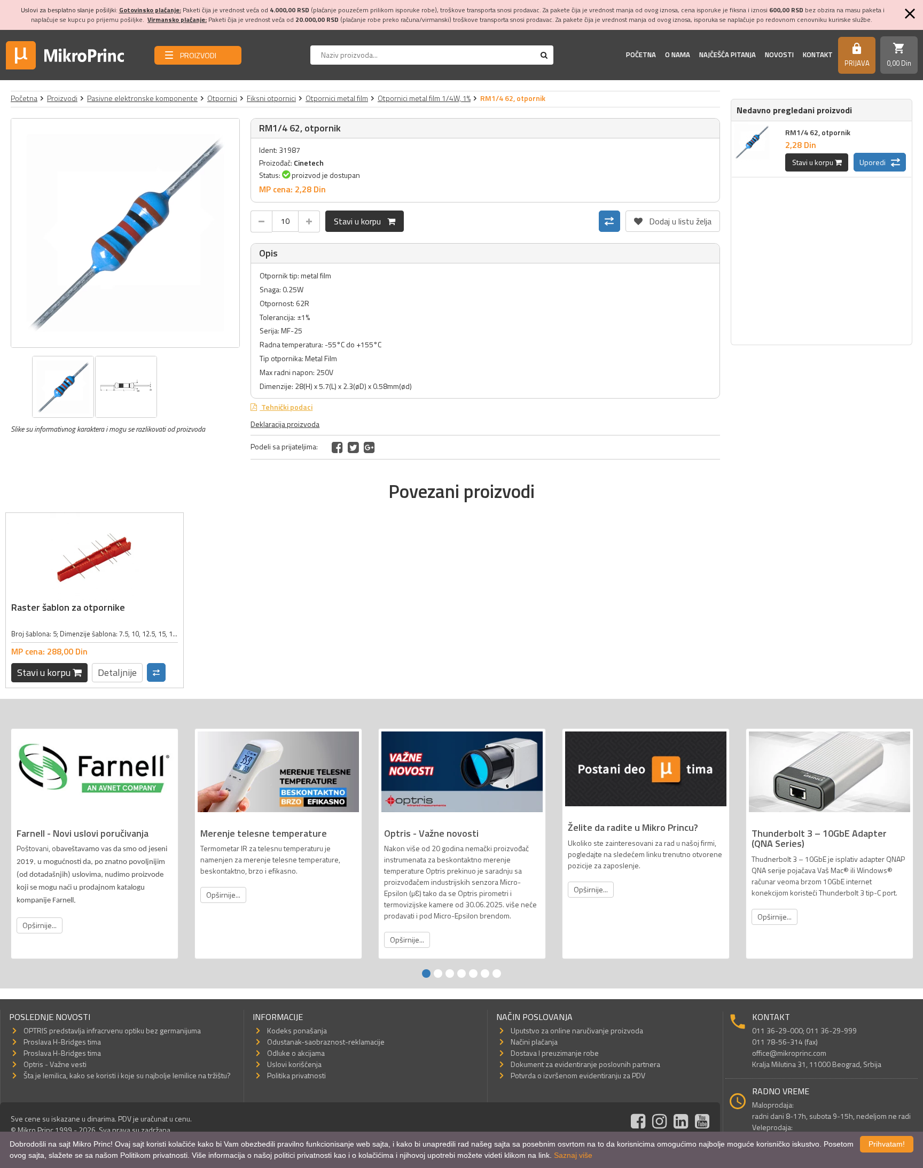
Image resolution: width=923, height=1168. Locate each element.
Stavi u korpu (360, 221)
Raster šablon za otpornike (68, 607)
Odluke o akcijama (296, 1052)
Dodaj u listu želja (672, 219)
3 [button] (449, 973)
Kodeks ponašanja (297, 1030)
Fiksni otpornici (271, 98)
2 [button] (438, 973)
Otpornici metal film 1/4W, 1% (424, 98)
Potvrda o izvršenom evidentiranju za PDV (578, 1075)
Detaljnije (117, 672)
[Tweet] (353, 447)
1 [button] (426, 973)
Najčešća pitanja (727, 54)
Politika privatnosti (296, 1075)
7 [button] (496, 973)
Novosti (779, 54)
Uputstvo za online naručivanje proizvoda (577, 1030)
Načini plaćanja (534, 1041)
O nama (677, 54)
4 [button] (461, 973)
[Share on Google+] (369, 447)
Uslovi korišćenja (294, 1064)
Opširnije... (39, 925)
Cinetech (309, 162)
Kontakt (818, 54)
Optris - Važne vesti (55, 1064)
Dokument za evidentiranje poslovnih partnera (585, 1064)
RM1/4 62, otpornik (817, 132)
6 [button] (485, 973)
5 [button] (473, 973)
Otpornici (222, 98)
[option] (125, 233)
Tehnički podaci (286, 406)
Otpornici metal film (337, 98)
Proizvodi (62, 98)
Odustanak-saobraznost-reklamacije (326, 1041)
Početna (641, 54)
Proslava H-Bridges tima (62, 1041)
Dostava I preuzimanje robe (555, 1052)
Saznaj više (573, 1155)
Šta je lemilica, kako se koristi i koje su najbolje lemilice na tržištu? (127, 1075)
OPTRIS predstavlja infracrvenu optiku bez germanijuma (112, 1030)
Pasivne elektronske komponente (142, 98)
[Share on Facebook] (337, 447)
